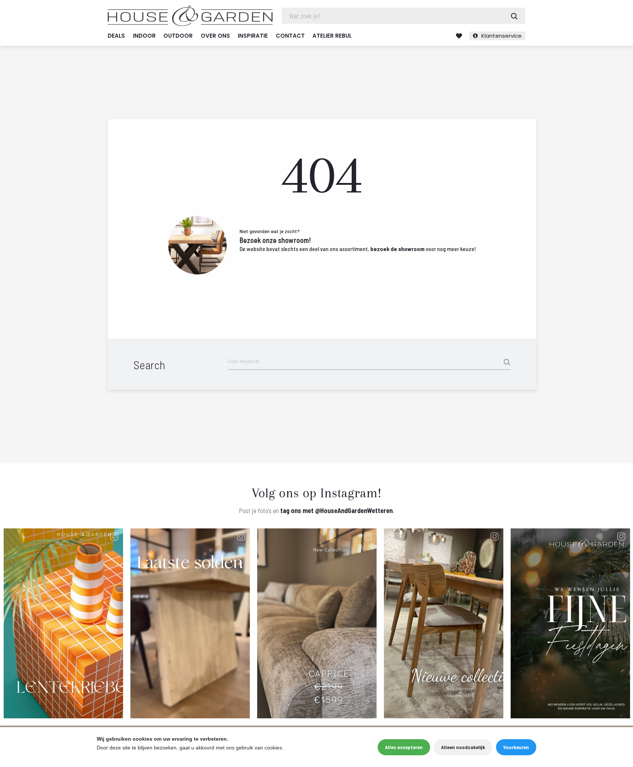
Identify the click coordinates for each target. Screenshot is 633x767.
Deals (116, 36)
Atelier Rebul (332, 36)
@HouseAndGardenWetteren (354, 510)
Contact (290, 36)
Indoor (144, 36)
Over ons (215, 36)
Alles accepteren (404, 747)
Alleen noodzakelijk (463, 747)
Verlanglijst (459, 35)
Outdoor (178, 36)
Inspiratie (253, 36)
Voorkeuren (516, 747)
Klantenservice (501, 36)
